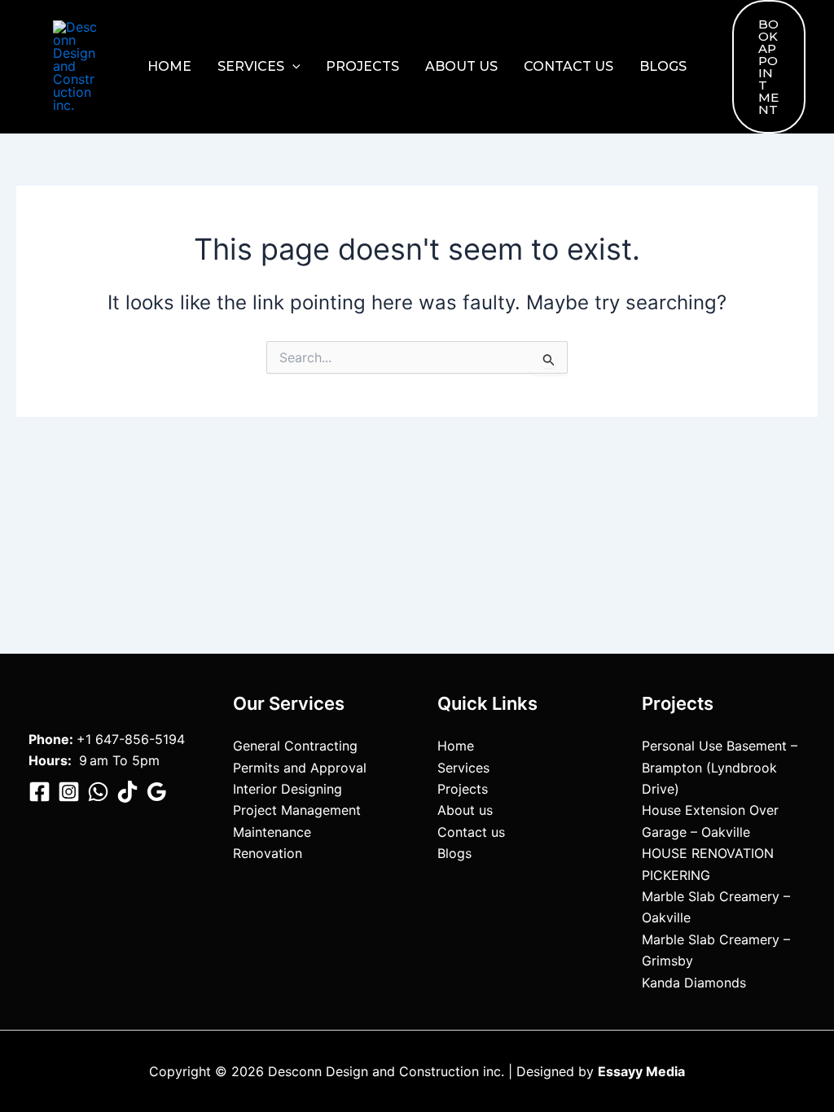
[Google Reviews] (157, 792)
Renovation (267, 853)
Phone (49, 739)
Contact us (568, 66)
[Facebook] (39, 792)
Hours (48, 760)
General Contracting (295, 746)
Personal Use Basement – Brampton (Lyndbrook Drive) (719, 767)
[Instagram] (69, 792)
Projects (362, 66)
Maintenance (272, 832)
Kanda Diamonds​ (694, 982)
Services (250, 66)
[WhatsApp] (98, 792)
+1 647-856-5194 (131, 739)
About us (461, 66)
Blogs (663, 66)
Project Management (297, 810)
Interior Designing (287, 789)
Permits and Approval (300, 768)
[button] (292, 66)
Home (169, 66)
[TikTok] (127, 792)
